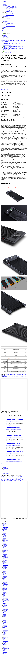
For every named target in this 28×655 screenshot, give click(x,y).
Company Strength (10, 15)
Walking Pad (8, 10)
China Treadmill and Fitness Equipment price (13, 478)
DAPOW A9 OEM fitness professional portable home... (14, 460)
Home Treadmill (9, 8)
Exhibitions (5, 21)
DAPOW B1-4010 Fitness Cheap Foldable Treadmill (14, 376)
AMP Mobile (6, 473)
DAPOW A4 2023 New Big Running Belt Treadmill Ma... (14, 436)
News (4, 22)
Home (4, 4)
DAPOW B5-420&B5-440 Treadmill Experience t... (13, 444)
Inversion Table (9, 11)
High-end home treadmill (11, 7)
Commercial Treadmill (11, 6)
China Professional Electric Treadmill (13, 480)
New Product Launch (10, 26)
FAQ (4, 28)
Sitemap (5, 472)
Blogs (7, 24)
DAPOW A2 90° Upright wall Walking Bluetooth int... (14, 452)
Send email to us (4, 89)
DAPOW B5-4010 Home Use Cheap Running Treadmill (14, 428)
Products (5, 5)
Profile (4, 467)
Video (4, 466)
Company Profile (9, 13)
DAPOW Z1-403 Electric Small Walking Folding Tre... (14, 420)
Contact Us (5, 16)
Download (5, 27)
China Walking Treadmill (6, 476)
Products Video (9, 19)
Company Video (9, 18)
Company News (9, 23)
